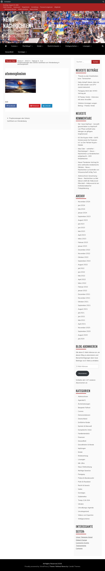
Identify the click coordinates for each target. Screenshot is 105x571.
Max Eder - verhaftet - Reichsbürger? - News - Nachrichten (86, 151)
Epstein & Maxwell (85, 426)
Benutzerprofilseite (10, 9)
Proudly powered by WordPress (37, 566)
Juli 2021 (81, 313)
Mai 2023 (81, 231)
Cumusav (79, 548)
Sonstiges (21, 52)
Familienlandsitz (84, 433)
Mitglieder (57, 7)
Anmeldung (34, 7)
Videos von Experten (85, 515)
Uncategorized (83, 511)
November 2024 (84, 202)
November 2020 (84, 328)
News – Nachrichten (17, 22)
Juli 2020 (81, 339)
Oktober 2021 (83, 302)
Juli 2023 (81, 224)
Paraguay (81, 474)
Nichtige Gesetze (84, 471)
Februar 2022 (83, 287)
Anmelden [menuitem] (7, 1)
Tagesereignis (81, 546)
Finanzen (81, 437)
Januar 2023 (82, 246)
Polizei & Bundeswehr (86, 478)
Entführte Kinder (84, 422)
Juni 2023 (81, 227)
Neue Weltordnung (85, 467)
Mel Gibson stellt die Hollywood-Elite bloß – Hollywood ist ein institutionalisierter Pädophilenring (88, 183)
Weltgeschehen (71, 46)
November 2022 (84, 253)
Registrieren (25, 7)
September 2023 (84, 216)
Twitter (23, 106)
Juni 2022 (81, 272)
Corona (14, 46)
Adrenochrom (83, 396)
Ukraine (81, 504)
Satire (80, 489)
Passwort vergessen (46, 7)
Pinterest (35, 106)
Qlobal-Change (81, 540)
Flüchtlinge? (26, 46)
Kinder (39, 46)
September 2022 (84, 261)
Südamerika (82, 496)
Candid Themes (74, 566)
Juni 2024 (81, 205)
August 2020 (83, 335)
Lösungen (86, 46)
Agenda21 (82, 400)
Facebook (11, 106)
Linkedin (47, 106)
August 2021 (83, 309)
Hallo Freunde (7, 7)
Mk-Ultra (81, 463)
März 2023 (82, 239)
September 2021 (84, 305)
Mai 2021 (81, 320)
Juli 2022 (81, 268)
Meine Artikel (34, 9)
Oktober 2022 (83, 257)
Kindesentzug (83, 456)
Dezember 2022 (84, 250)
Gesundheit (9, 52)
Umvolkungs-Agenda (86, 508)
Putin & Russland (84, 482)
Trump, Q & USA (84, 500)
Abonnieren (82, 373)
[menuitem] (2, 1)
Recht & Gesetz (53, 46)
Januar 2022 (82, 290)
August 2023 (83, 220)
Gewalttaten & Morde (86, 445)
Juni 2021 (81, 316)
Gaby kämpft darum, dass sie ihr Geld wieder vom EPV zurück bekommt (88, 84)
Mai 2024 (81, 209)
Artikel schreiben (23, 9)
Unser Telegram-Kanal (84, 537)
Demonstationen (84, 415)
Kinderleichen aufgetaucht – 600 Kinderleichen (88, 156)
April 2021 (82, 324)
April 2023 (82, 235)
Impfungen (82, 448)
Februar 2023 (83, 242)
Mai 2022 (81, 276)
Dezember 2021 (84, 294)
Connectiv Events (82, 543)
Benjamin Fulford (84, 408)
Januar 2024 (82, 213)
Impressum (16, 7)
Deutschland (82, 419)
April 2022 (82, 279)
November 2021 (84, 298)
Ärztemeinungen (84, 404)
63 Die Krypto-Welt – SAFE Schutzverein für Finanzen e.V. (88, 139)
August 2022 (83, 265)
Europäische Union (85, 430)
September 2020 (84, 331)
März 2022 (82, 283)
